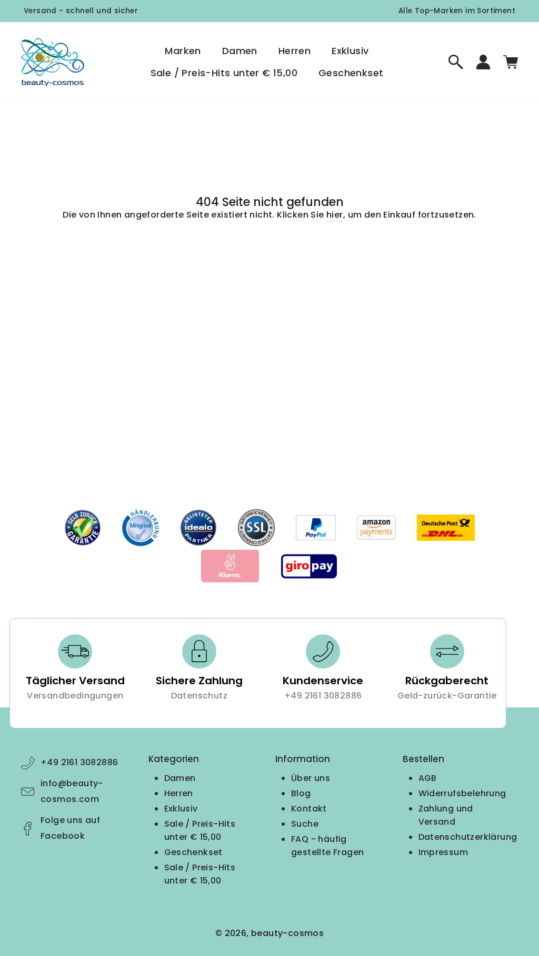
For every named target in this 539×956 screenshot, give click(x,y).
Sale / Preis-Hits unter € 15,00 (224, 72)
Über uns (310, 778)
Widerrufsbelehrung (462, 793)
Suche (304, 824)
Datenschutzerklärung (467, 837)
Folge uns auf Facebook (70, 828)
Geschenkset (350, 72)
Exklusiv (350, 50)
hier (334, 215)
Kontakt (309, 809)
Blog (301, 793)
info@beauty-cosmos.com (72, 791)
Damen (239, 50)
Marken (183, 50)
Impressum (443, 852)
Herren (294, 50)
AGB (427, 778)
